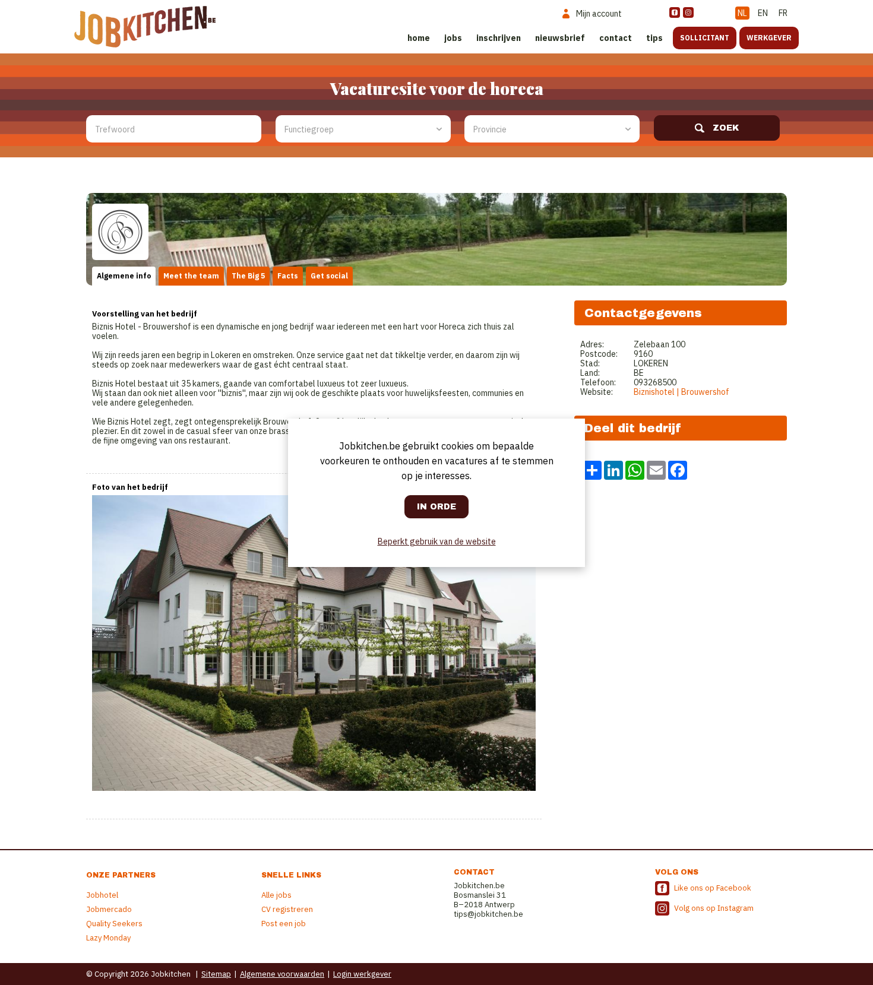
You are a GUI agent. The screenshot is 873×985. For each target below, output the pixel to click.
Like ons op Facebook (712, 888)
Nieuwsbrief (560, 38)
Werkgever (769, 37)
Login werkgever (362, 974)
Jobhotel (102, 895)
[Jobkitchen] (145, 26)
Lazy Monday (108, 938)
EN (763, 13)
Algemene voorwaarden (282, 974)
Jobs (453, 38)
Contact (615, 38)
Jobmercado (109, 909)
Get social (329, 275)
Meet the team (191, 275)
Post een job (283, 924)
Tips (654, 38)
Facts (287, 275)
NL (742, 13)
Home (418, 38)
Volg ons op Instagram (714, 908)
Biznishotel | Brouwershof (681, 392)
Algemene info (124, 275)
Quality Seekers (114, 924)
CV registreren (287, 909)
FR (783, 13)
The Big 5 (248, 275)
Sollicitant (704, 37)
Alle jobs (276, 895)
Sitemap (216, 974)
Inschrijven (498, 38)
